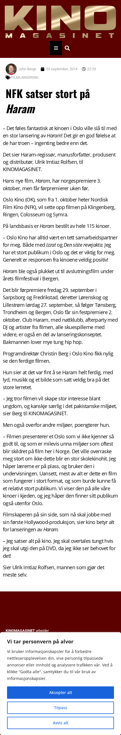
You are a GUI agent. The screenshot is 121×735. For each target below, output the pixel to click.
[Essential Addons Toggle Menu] (56, 48)
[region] (60, 683)
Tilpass (60, 707)
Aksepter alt (60, 692)
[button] (67, 48)
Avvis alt (60, 722)
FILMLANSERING (25, 77)
